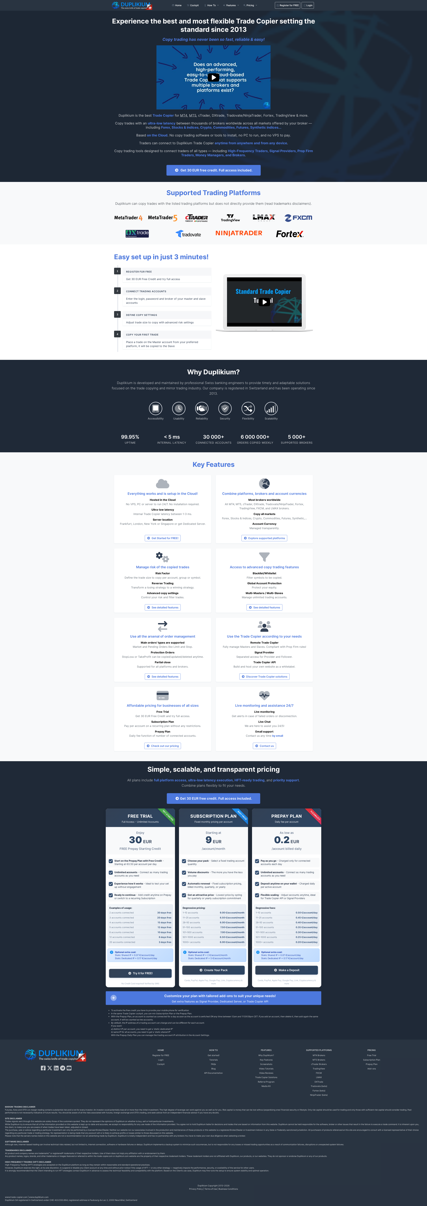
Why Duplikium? (266, 1055)
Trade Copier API (264, 662)
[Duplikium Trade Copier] (55, 1056)
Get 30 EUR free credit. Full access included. (216, 170)
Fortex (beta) (319, 1090)
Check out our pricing (164, 746)
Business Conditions (228, 1189)
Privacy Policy (196, 1189)
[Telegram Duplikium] (62, 1068)
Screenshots (266, 1064)
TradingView (319, 1068)
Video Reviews (266, 1073)
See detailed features (164, 607)
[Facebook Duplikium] (43, 1068)
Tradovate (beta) (319, 1086)
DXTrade (319, 1082)
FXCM (319, 1073)
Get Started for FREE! (164, 538)
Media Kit (266, 1086)
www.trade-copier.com (16, 1197)
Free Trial (162, 711)
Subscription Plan (162, 721)
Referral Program (266, 1082)
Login (160, 1060)
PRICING (371, 1050)
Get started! (213, 1055)
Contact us (266, 746)
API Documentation (213, 1073)
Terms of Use (210, 1189)
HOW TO (213, 1050)
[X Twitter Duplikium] (49, 1068)
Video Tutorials (266, 1068)
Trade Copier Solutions (266, 1077)
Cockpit (161, 1064)
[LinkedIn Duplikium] (56, 1068)
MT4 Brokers (319, 1055)
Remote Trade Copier (264, 642)
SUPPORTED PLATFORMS (319, 1050)
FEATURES (266, 1050)
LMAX (319, 1077)
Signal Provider (264, 652)
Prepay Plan (162, 731)
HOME (161, 1050)
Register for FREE (160, 1055)
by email (277, 735)
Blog (213, 1068)
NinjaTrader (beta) (319, 1095)
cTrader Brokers (319, 1064)
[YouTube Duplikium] (69, 1068)
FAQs (213, 1064)
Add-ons (371, 1068)
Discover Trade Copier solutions (266, 676)
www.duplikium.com (39, 1197)
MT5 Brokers (319, 1060)
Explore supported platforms (266, 538)
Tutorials (213, 1060)
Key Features (266, 1060)
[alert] (213, 998)
